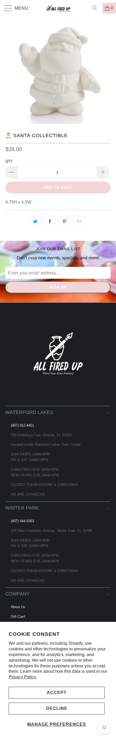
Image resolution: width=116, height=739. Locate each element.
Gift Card (18, 617)
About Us (18, 607)
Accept (57, 692)
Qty (9, 161)
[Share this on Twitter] (35, 221)
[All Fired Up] (58, 8)
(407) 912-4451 (22, 425)
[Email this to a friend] (79, 221)
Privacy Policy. (23, 677)
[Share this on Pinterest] (64, 221)
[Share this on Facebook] (50, 221)
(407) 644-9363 (22, 521)
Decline (56, 708)
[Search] (96, 8)
